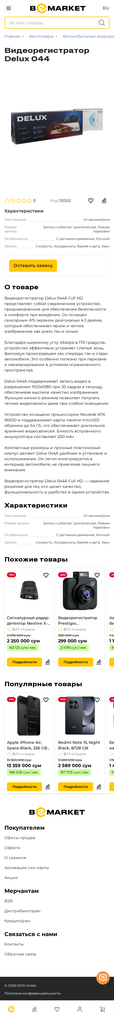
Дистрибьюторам (22, 910)
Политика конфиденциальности (32, 993)
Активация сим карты (26, 867)
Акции (11, 877)
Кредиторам (17, 920)
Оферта (12, 847)
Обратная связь (20, 954)
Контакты (14, 944)
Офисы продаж (20, 837)
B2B (8, 900)
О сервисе (15, 857)
